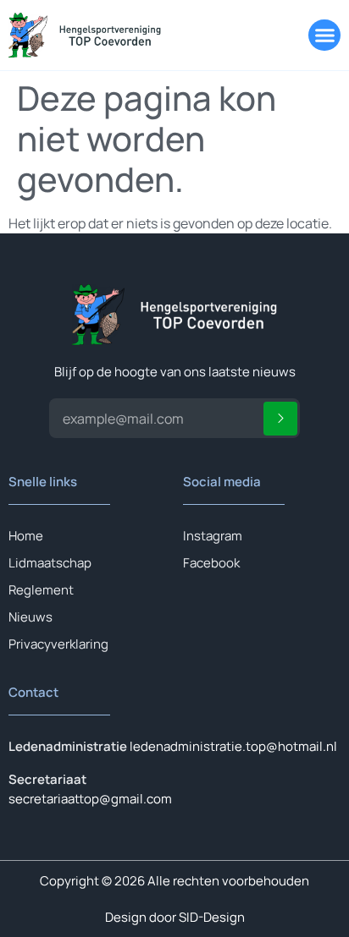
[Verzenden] (280, 419)
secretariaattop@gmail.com (90, 799)
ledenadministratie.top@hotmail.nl (233, 746)
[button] (324, 35)
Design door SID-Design (175, 917)
